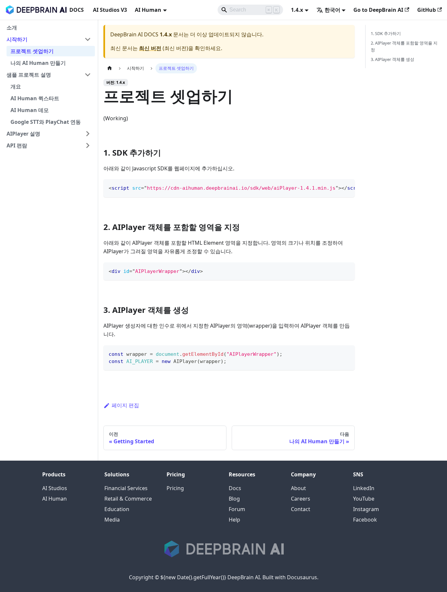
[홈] (109, 68)
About (298, 488)
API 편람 (17, 145)
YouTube (363, 498)
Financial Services (126, 488)
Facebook (365, 519)
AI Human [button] (148, 9)
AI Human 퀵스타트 (34, 98)
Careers (300, 498)
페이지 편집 (125, 405)
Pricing (175, 488)
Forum (237, 509)
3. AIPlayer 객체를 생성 (392, 59)
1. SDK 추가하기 (386, 33)
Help (234, 519)
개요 (15, 86)
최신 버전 (150, 48)
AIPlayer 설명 (23, 133)
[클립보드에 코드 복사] (346, 187)
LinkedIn (363, 488)
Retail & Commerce (128, 498)
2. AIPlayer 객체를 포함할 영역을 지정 (404, 46)
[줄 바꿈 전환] (334, 187)
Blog (234, 498)
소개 (12, 27)
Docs (235, 488)
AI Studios (54, 488)
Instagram (366, 509)
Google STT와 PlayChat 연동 (45, 121)
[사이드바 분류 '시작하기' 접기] (87, 39)
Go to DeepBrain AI (378, 9)
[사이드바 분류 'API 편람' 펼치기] (87, 145)
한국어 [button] (332, 9)
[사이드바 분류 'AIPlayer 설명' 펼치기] (87, 133)
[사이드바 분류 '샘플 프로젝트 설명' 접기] (87, 74)
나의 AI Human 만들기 (38, 63)
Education (116, 509)
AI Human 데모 (29, 110)
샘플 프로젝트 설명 (29, 74)
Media (112, 519)
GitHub (426, 9)
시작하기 (17, 39)
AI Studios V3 (110, 9)
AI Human (54, 498)
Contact (300, 509)
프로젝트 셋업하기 (32, 51)
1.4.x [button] (297, 9)
